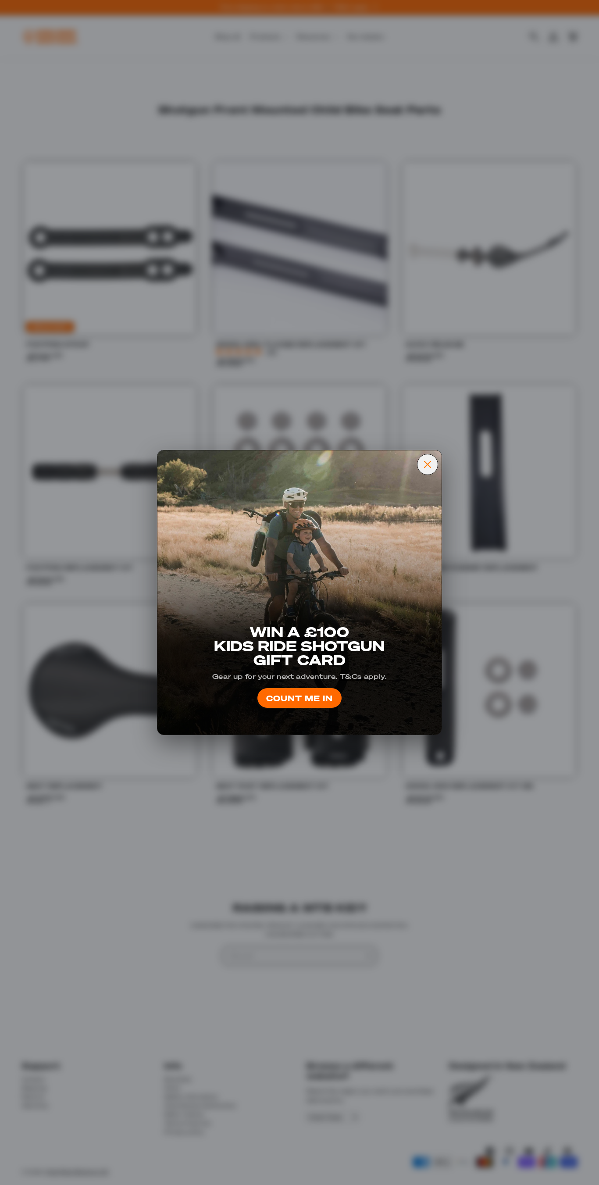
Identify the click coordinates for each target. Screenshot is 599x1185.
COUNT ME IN (299, 697)
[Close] (427, 464)
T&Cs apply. (363, 676)
